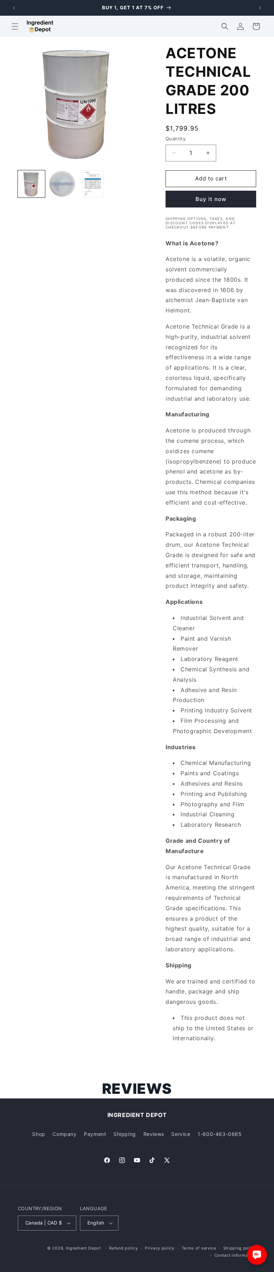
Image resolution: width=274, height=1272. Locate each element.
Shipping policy (240, 1248)
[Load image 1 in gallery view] (31, 183)
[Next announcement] (260, 8)
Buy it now (211, 199)
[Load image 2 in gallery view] (62, 183)
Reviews (153, 1134)
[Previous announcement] (14, 8)
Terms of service (199, 1248)
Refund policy (123, 1248)
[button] (15, 26)
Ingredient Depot (83, 1248)
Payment (95, 1134)
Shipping (124, 1134)
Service (180, 1134)
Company (64, 1134)
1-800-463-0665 (220, 1134)
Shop (38, 1134)
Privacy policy (159, 1248)
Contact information (235, 1255)
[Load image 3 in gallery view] (92, 183)
